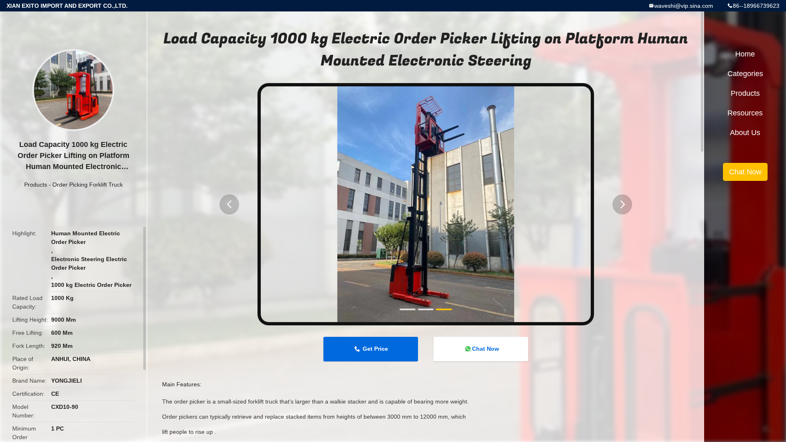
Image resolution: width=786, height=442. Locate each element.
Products (35, 184)
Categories (745, 74)
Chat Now (485, 348)
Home (745, 54)
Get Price (375, 348)
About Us (745, 133)
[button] (229, 204)
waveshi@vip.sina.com (683, 5)
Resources (745, 113)
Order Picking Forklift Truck (87, 184)
